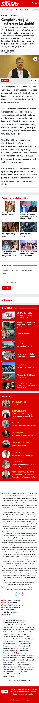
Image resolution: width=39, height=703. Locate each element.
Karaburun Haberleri (27, 657)
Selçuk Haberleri (8, 671)
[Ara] (33, 4)
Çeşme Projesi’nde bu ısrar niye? (24, 425)
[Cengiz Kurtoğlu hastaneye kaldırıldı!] (19, 66)
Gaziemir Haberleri (9, 655)
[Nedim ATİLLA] (6, 454)
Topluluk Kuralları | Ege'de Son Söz (15, 625)
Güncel (4, 10)
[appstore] (13, 681)
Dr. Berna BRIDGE (19, 402)
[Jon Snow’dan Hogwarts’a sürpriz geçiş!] (28, 227)
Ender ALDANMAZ (19, 411)
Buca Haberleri (24, 648)
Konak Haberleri (8, 664)
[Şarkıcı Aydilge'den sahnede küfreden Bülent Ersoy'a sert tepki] (10, 245)
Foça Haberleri (21, 653)
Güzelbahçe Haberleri (26, 655)
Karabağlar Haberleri (10, 657)
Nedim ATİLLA (17, 453)
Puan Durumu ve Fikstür (12, 607)
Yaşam (5, 636)
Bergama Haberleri (9, 646)
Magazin (14, 16)
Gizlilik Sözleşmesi (9, 622)
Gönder (6, 288)
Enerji (20, 629)
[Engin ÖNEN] (6, 464)
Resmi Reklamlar (8, 676)
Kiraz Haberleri (8, 662)
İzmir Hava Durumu (10, 602)
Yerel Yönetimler (22, 10)
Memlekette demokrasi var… (23, 435)
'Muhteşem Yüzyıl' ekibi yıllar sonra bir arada (9, 235)
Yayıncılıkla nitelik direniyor (22, 456)
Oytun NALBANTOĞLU (20, 443)
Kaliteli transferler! (19, 445)
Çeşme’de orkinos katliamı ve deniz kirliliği (23, 466)
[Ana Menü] (36, 4)
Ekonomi (12, 629)
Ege (11, 10)
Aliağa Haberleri (8, 641)
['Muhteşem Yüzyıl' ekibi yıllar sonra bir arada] (10, 227)
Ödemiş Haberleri (9, 669)
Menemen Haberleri (10, 667)
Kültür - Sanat (16, 634)
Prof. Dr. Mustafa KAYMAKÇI (23, 472)
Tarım (25, 632)
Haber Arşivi (8, 614)
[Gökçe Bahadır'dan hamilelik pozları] (10, 206)
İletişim (21, 622)
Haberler (4, 16)
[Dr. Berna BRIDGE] (6, 403)
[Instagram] (23, 594)
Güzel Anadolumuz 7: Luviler (23, 405)
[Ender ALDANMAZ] (6, 414)
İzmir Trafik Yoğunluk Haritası (13, 605)
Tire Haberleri (22, 671)
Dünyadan (30, 627)
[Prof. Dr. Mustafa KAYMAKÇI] (6, 474)
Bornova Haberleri (9, 648)
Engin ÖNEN (17, 462)
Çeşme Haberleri (9, 650)
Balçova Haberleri (24, 641)
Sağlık (21, 636)
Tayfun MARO (17, 432)
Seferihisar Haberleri (26, 669)
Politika (13, 636)
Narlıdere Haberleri (26, 667)
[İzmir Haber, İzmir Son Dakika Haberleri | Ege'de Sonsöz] (10, 3)
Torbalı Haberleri (9, 674)
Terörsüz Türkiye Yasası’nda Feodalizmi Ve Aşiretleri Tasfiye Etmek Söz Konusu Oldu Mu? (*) (24, 476)
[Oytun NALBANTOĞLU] (6, 444)
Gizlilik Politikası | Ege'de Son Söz (14, 620)
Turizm (32, 632)
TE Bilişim (25, 700)
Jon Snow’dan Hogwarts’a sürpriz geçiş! (27, 235)
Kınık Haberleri (21, 662)
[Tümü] (36, 300)
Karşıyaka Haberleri (9, 660)
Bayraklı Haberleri (25, 643)
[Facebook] (15, 594)
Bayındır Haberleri (9, 643)
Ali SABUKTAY (17, 422)
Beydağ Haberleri (25, 646)
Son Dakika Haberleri (11, 612)
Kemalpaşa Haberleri (27, 660)
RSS (5, 691)
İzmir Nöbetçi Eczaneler (12, 600)
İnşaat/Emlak (29, 629)
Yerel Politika (17, 639)
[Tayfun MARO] (6, 434)
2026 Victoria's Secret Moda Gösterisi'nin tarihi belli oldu (28, 253)
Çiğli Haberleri (23, 650)
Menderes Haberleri (24, 664)
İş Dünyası (6, 632)
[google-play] (24, 681)
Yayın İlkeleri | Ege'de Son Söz (13, 627)
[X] (19, 594)
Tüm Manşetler (9, 609)
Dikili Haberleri (8, 653)
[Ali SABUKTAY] (6, 424)
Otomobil (16, 632)
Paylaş (6, 80)
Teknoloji (6, 639)
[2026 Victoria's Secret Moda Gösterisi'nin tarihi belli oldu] (28, 245)
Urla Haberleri (22, 674)
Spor (28, 636)
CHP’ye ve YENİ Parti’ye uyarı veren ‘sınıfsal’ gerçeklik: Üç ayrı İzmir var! (24, 415)
